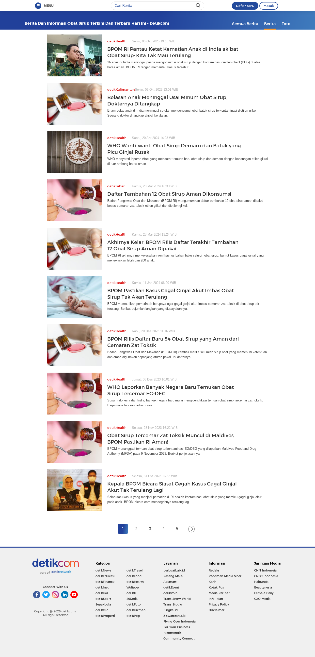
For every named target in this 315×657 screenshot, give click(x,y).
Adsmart (169, 582)
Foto (286, 23)
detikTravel (134, 570)
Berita (270, 23)
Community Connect (179, 638)
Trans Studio (172, 604)
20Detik (132, 599)
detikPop (133, 616)
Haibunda (261, 582)
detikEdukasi (104, 576)
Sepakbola (103, 604)
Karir (212, 582)
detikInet (102, 587)
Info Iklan (216, 599)
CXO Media (262, 599)
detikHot (101, 593)
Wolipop (132, 587)
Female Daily (263, 593)
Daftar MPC (245, 6)
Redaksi (214, 570)
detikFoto (133, 604)
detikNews (103, 570)
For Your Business (176, 627)
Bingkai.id (170, 610)
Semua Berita (245, 23)
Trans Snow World (177, 599)
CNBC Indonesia (266, 576)
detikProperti (105, 616)
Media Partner (219, 593)
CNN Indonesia (265, 570)
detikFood (134, 576)
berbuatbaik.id (174, 570)
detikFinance (104, 582)
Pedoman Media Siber (225, 576)
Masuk (269, 6)
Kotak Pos (216, 587)
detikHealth (135, 582)
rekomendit (172, 633)
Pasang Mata (173, 576)
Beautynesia (263, 587)
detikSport (103, 599)
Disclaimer (216, 610)
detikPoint (171, 593)
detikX (131, 593)
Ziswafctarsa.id (174, 616)
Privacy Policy (219, 604)
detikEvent (171, 587)
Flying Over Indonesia (179, 621)
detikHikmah (135, 610)
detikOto (102, 610)
